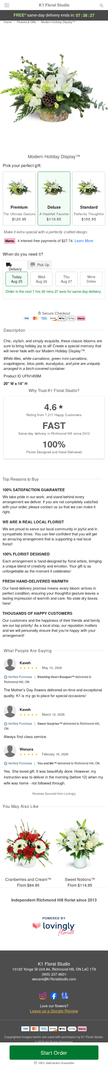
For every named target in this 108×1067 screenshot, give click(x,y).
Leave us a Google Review (54, 1011)
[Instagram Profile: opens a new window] (42, 995)
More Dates (91, 279)
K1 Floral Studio (54, 5)
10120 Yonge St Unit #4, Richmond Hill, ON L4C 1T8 (54, 969)
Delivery (15, 267)
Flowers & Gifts (26, 22)
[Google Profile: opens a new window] (65, 995)
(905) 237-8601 (54, 974)
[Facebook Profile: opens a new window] (54, 995)
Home (8, 22)
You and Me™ (47, 763)
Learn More (84, 240)
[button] (97, 1055)
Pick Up (43, 264)
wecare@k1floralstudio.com (54, 978)
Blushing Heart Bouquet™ (56, 677)
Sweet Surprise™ (49, 723)
